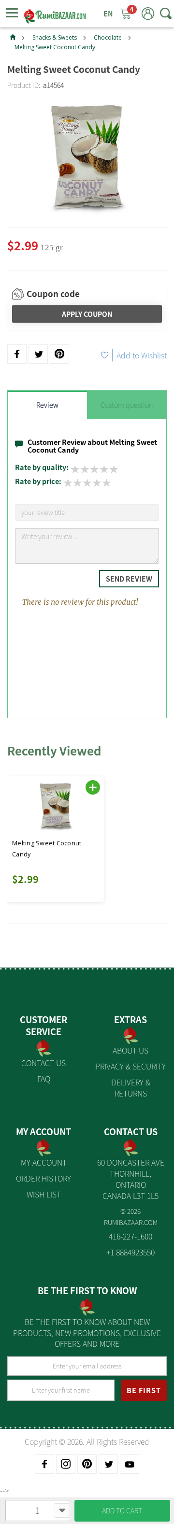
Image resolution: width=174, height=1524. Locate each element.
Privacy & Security (130, 1066)
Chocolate (108, 37)
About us (130, 1050)
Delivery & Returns (130, 1087)
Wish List (44, 1194)
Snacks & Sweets (54, 37)
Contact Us (43, 1062)
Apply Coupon (87, 314)
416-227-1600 (130, 1236)
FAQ (43, 1078)
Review (47, 404)
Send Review (129, 579)
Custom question (127, 404)
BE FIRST (144, 1390)
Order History (43, 1178)
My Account (44, 1162)
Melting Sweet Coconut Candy (54, 47)
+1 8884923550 (130, 1252)
